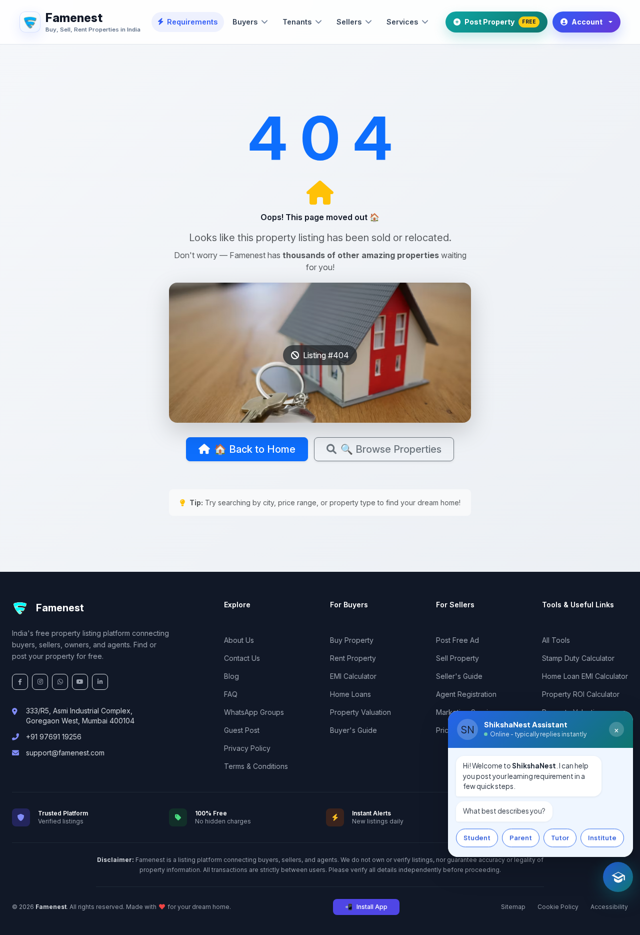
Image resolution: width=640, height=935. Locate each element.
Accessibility (609, 906)
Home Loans (350, 694)
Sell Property (457, 658)
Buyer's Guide (353, 730)
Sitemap (513, 906)
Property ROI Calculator (581, 694)
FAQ (231, 694)
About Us (239, 640)
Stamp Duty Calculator (578, 658)
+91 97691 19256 (54, 736)
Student (477, 837)
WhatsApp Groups (254, 712)
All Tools (556, 640)
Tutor (560, 837)
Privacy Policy (247, 748)
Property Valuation (360, 712)
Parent (521, 837)
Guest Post (242, 730)
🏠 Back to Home (255, 449)
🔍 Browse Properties (391, 449)
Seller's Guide (459, 676)
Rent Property (353, 658)
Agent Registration (466, 694)
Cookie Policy (558, 906)
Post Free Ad (457, 640)
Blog (231, 676)
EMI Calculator (353, 676)
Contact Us (242, 658)
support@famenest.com (65, 752)
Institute (602, 837)
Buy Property (352, 640)
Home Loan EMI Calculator (585, 676)
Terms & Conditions (256, 766)
